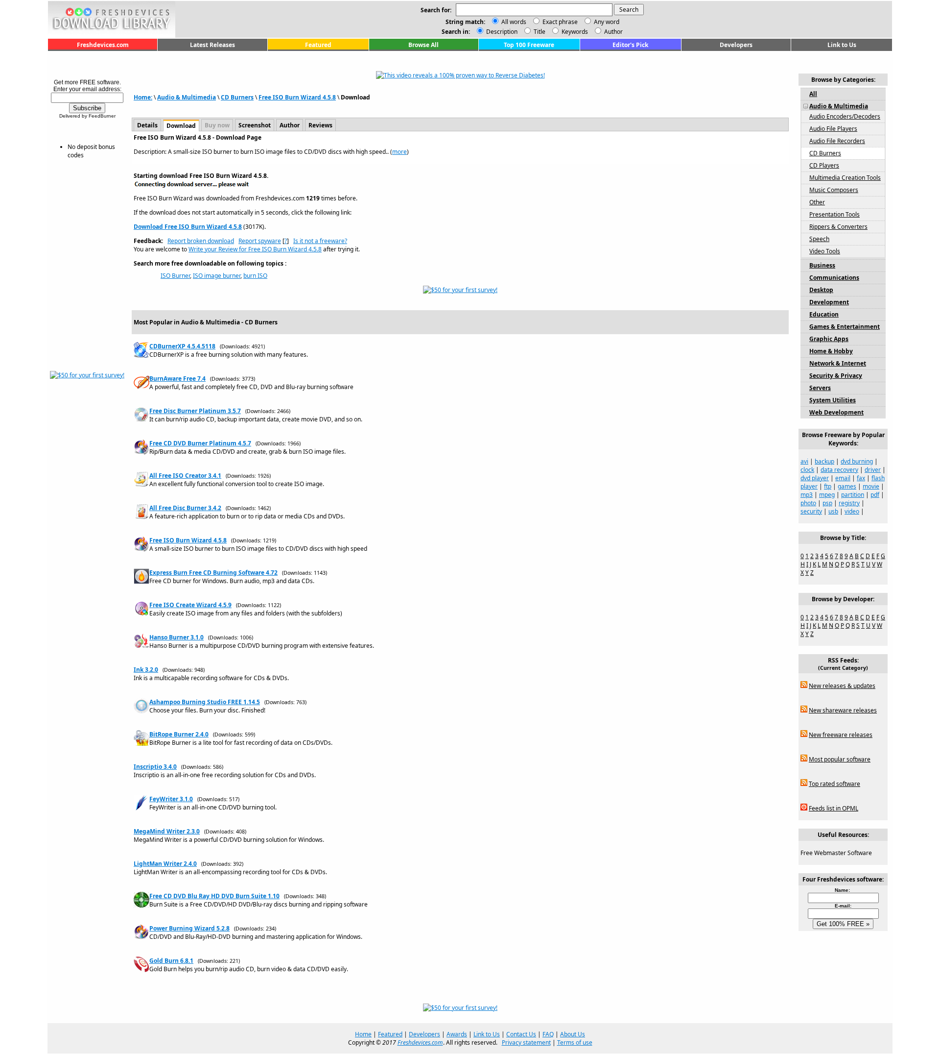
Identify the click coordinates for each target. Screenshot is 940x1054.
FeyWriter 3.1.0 (171, 799)
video (852, 511)
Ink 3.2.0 (146, 669)
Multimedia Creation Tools (845, 177)
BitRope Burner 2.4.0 (179, 734)
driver (873, 470)
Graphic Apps (828, 339)
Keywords (574, 31)
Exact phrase (560, 22)
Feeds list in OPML (833, 808)
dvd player (814, 478)
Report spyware (259, 241)
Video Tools (824, 251)
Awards (456, 1034)
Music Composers (833, 190)
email (842, 478)
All (813, 94)
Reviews (320, 125)
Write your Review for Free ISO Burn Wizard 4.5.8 (255, 249)
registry (849, 503)
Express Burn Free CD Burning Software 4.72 (213, 572)
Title (538, 31)
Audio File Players (833, 128)
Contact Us (521, 1034)
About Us (572, 1034)
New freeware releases (840, 735)
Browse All (423, 45)
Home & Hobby (831, 351)
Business (822, 265)
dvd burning (857, 461)
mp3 (806, 494)
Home (363, 1034)
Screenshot (254, 125)
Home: (143, 97)
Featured (318, 45)
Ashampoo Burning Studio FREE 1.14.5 (204, 702)
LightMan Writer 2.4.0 (165, 863)
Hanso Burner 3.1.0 (176, 637)
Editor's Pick (630, 45)
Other (817, 202)
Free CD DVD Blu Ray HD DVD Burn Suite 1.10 (214, 896)
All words (513, 22)
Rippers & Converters (838, 226)
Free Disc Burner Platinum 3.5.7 (195, 411)
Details (147, 125)
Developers (736, 45)
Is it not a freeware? (320, 241)
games (847, 486)
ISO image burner (216, 275)
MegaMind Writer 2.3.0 (167, 831)
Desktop (821, 290)
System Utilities (832, 400)
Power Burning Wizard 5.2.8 (189, 928)
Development (829, 302)
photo (808, 503)
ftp (827, 486)
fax (861, 478)
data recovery (839, 470)
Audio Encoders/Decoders (844, 116)
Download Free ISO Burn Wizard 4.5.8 (188, 226)
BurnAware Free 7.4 (177, 378)
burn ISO (255, 275)
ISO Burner (175, 275)
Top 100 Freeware (529, 45)
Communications (834, 277)
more (399, 151)
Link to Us (841, 45)
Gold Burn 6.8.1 (171, 960)
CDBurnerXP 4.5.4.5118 (182, 346)
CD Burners (237, 97)
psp (827, 503)
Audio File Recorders (837, 141)
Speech (819, 239)
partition (852, 494)
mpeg (827, 494)
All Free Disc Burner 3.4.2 (185, 508)
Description (501, 31)
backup (824, 461)
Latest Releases (212, 45)
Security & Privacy (835, 375)
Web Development (836, 412)
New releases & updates (842, 686)
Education (824, 314)
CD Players (824, 165)
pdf (874, 494)
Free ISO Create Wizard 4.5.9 (190, 605)
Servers (820, 388)
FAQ (548, 1034)
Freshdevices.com (103, 45)
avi (804, 461)
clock (807, 470)
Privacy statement (526, 1042)
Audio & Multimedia (186, 97)
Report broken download (200, 241)
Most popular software (839, 759)
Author (613, 31)
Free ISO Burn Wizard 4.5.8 (297, 97)
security (811, 511)
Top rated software (834, 784)
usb (833, 511)
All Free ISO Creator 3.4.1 (185, 475)
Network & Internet (837, 363)
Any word (606, 22)
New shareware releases (843, 710)
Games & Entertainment (844, 326)
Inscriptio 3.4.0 (155, 766)
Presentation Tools (834, 214)
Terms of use (574, 1042)
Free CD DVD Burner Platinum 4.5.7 (200, 443)
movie (871, 486)
